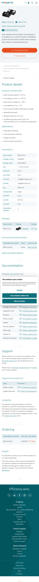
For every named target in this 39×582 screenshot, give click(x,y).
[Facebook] (19, 495)
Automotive (19, 524)
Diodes (19, 507)
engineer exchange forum (21, 367)
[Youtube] (30, 495)
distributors (6, 470)
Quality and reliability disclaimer (12, 253)
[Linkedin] (14, 495)
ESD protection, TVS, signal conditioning (19, 510)
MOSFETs (19, 512)
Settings (19, 290)
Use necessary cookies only (19, 295)
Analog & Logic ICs (19, 522)
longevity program (11, 416)
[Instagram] (24, 495)
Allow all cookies (19, 301)
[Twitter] (9, 495)
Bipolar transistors (19, 505)
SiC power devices (19, 514)
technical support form (9, 361)
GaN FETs (19, 517)
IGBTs (19, 519)
